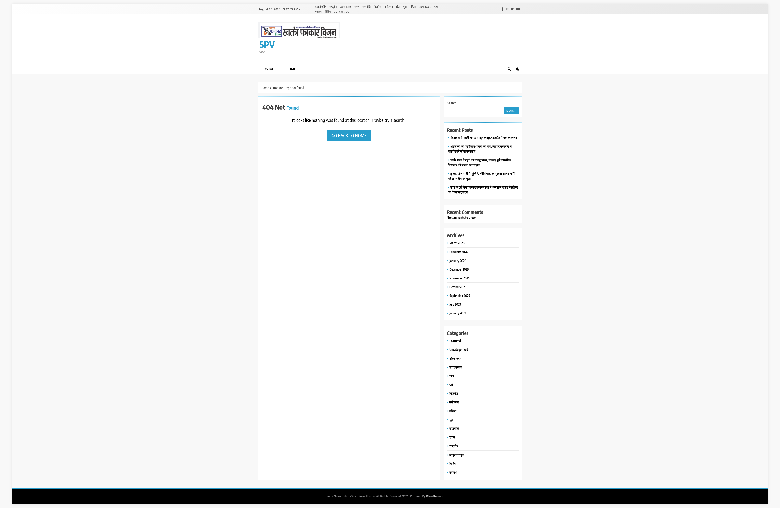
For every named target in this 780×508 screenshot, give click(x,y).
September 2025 (459, 295)
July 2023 (455, 304)
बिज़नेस (377, 7)
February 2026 (458, 252)
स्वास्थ (318, 11)
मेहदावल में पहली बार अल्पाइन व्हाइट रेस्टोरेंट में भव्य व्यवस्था (483, 137)
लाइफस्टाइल (425, 7)
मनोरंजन (388, 7)
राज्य (356, 7)
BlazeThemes (434, 496)
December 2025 (459, 269)
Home (291, 69)
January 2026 (457, 260)
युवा (405, 7)
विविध (328, 11)
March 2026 (457, 243)
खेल (398, 7)
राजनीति (366, 7)
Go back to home (349, 135)
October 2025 (457, 287)
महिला (413, 7)
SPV (267, 44)
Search (451, 102)
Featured (455, 341)
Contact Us (341, 11)
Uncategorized (458, 349)
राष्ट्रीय (333, 7)
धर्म (436, 7)
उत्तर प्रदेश (345, 7)
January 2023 (457, 313)
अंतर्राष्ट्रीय (320, 7)
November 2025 (459, 278)
